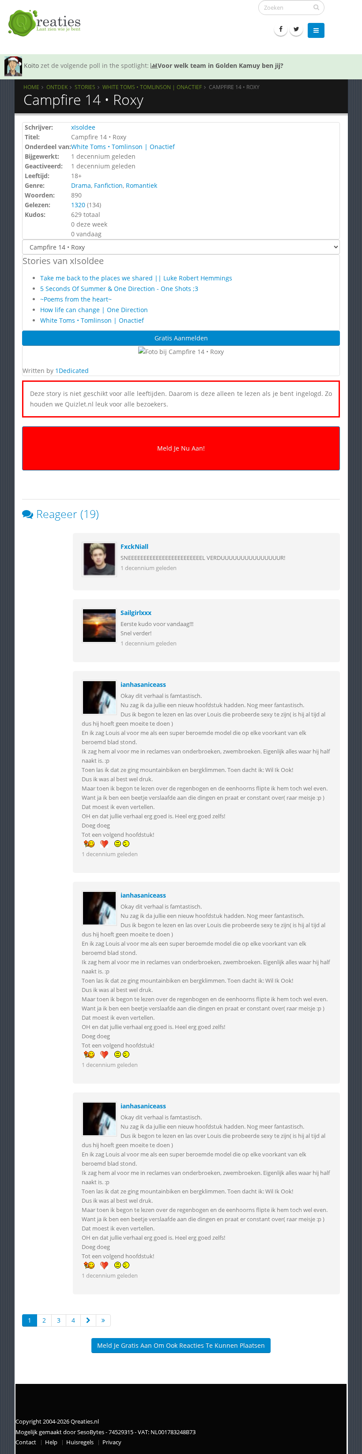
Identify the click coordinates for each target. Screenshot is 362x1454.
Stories (85, 86)
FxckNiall (134, 546)
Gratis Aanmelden (181, 338)
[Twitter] (296, 29)
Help (51, 1442)
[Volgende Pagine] (88, 1320)
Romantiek (141, 185)
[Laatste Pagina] (103, 1320)
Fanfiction (108, 185)
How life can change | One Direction (94, 310)
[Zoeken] (316, 7)
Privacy (111, 1442)
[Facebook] (280, 29)
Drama (81, 185)
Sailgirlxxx (136, 612)
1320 (78, 205)
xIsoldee (83, 127)
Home (31, 86)
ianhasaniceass (143, 684)
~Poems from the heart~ (76, 299)
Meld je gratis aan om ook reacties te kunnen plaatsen (181, 1345)
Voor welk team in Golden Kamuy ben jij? (220, 65)
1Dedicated (72, 370)
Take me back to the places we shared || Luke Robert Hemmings (136, 278)
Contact (25, 1442)
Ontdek (57, 86)
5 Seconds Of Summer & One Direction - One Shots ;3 (119, 288)
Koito (31, 65)
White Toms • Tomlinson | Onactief (152, 86)
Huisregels (80, 1442)
